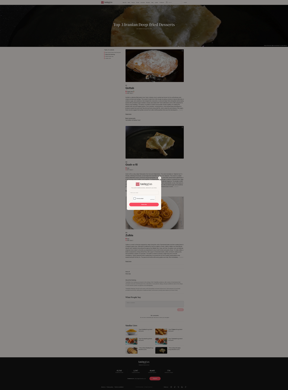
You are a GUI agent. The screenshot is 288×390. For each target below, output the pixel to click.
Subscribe (144, 204)
